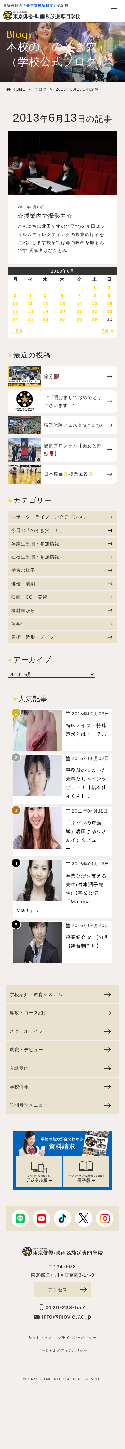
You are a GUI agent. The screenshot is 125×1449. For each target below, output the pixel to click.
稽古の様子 (23, 570)
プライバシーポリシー (77, 1337)
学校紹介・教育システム (36, 994)
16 (110, 303)
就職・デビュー (26, 1049)
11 (30, 303)
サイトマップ (40, 1337)
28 (79, 319)
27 (62, 319)
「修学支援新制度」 (39, 5)
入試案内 (19, 1068)
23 (110, 311)
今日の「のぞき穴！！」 (37, 530)
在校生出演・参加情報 (35, 556)
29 (94, 319)
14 (79, 303)
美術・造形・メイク (32, 637)
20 (62, 311)
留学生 (18, 623)
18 (30, 311)
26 (45, 319)
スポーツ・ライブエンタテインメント (52, 516)
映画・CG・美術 (29, 597)
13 (62, 303)
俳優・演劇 (23, 583)
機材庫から (23, 610)
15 (94, 303)
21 (79, 311)
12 (45, 303)
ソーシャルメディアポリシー (63, 1350)
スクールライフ (26, 1031)
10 (15, 303)
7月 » (108, 331)
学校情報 (19, 1086)
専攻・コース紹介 (29, 1012)
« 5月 (17, 331)
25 (30, 319)
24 (15, 319)
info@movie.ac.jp (65, 1317)
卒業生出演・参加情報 (35, 543)
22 (94, 311)
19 (45, 311)
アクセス (57, 1289)
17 (15, 311)
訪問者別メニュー (29, 1105)
